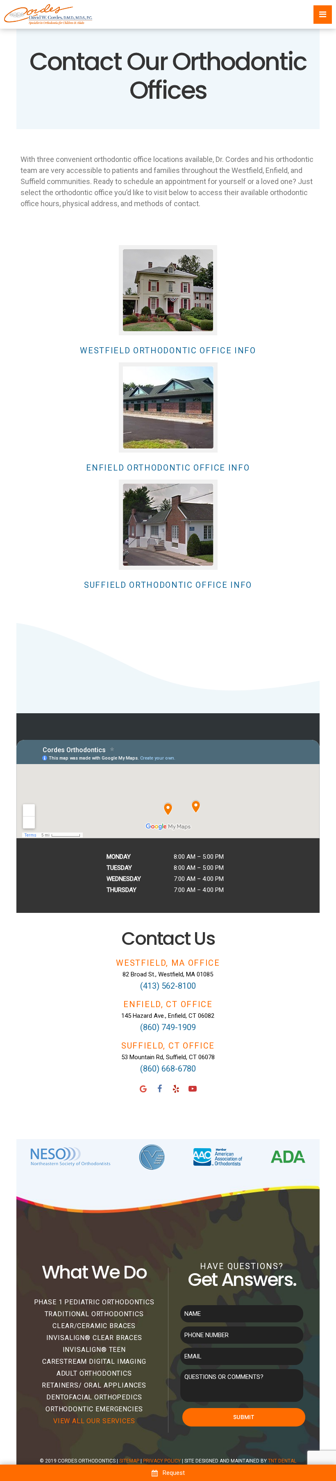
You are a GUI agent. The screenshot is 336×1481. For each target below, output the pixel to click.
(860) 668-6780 (168, 1069)
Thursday (121, 890)
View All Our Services (94, 1421)
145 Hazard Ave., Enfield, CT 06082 (167, 1015)
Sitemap (129, 1461)
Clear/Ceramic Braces (94, 1326)
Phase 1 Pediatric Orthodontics (94, 1302)
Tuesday (119, 867)
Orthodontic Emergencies (94, 1409)
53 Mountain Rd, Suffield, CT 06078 (168, 1057)
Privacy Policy (162, 1461)
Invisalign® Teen (94, 1350)
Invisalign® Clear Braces (94, 1338)
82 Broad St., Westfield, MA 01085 (168, 974)
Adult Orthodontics (94, 1373)
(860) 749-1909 (168, 1027)
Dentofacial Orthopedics (94, 1397)
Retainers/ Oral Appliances (94, 1385)
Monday (119, 856)
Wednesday (124, 879)
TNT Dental (282, 1461)
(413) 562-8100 (168, 986)
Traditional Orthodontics (94, 1314)
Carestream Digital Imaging (94, 1361)
